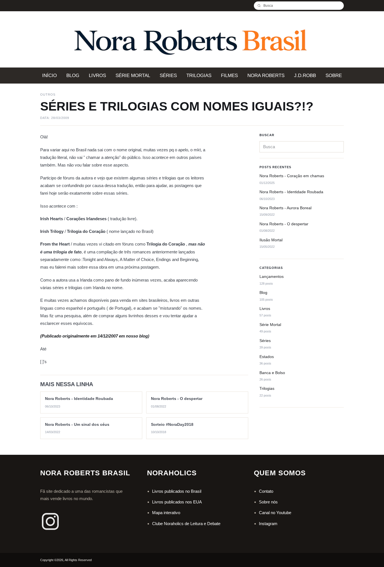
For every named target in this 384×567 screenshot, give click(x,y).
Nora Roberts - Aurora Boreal (285, 208)
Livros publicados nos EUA (177, 502)
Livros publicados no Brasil (176, 491)
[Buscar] (261, 5)
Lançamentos (271, 276)
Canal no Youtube (275, 512)
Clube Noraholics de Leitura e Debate (186, 523)
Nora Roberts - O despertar (283, 224)
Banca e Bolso (272, 372)
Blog (263, 292)
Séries (265, 340)
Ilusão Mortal (271, 240)
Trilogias (266, 388)
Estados (266, 356)
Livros (264, 308)
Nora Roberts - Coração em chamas (291, 176)
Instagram (268, 523)
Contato (266, 491)
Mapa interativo (166, 512)
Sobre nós (268, 502)
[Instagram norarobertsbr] (50, 521)
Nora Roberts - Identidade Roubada (291, 192)
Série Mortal (270, 324)
